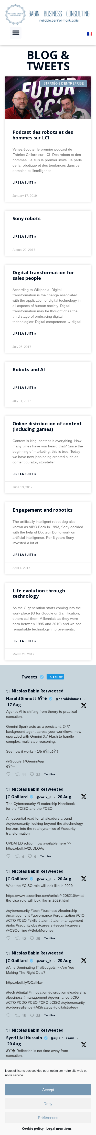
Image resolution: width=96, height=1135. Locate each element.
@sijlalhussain (62, 1038)
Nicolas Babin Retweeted (37, 691)
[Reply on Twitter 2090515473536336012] (9, 938)
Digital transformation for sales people (43, 275)
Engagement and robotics (42, 510)
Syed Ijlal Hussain (24, 1038)
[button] (16, 33)
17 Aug (14, 704)
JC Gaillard (17, 797)
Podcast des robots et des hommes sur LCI (43, 135)
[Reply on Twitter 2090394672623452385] (9, 1015)
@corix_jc (43, 797)
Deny (48, 1103)
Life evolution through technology (39, 593)
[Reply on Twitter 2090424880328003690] (9, 856)
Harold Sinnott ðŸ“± (26, 698)
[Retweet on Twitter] (8, 691)
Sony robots (26, 218)
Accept (48, 1090)
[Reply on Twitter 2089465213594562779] (9, 774)
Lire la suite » (24, 182)
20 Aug (64, 797)
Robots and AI (29, 369)
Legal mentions (59, 1128)
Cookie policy (33, 1128)
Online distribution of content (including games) (47, 426)
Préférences (48, 1117)
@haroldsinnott (68, 699)
